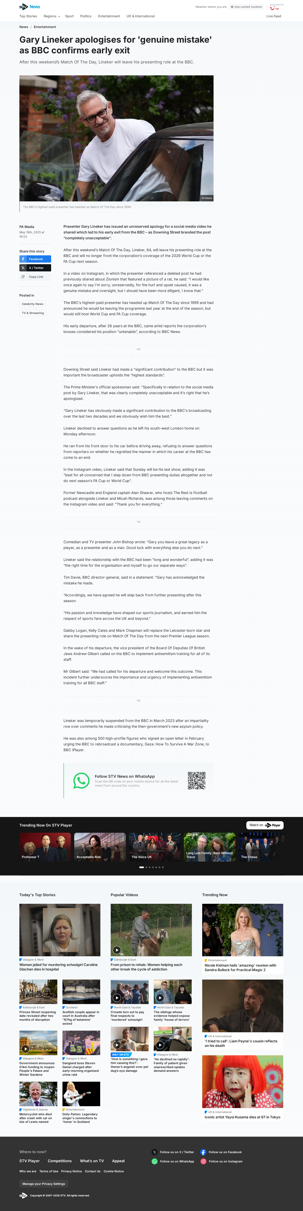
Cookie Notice (114, 1171)
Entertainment (109, 16)
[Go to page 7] (163, 867)
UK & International (141, 16)
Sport (69, 16)
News (23, 27)
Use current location (248, 6)
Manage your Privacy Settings (43, 1183)
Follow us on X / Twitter (177, 1152)
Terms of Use (48, 1171)
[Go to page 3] (149, 867)
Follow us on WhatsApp (177, 1161)
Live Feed (274, 16)
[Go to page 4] (153, 867)
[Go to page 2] (146, 867)
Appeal (118, 1161)
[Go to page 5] (156, 867)
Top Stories (28, 16)
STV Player (29, 1161)
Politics (86, 16)
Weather (201, 6)
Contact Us (93, 1171)
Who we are (27, 1171)
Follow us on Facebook (225, 1152)
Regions (50, 16)
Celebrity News (32, 304)
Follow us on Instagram (226, 1161)
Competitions (60, 1161)
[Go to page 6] (159, 867)
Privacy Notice (71, 1171)
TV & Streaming (33, 313)
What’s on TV (92, 1161)
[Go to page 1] (141, 867)
